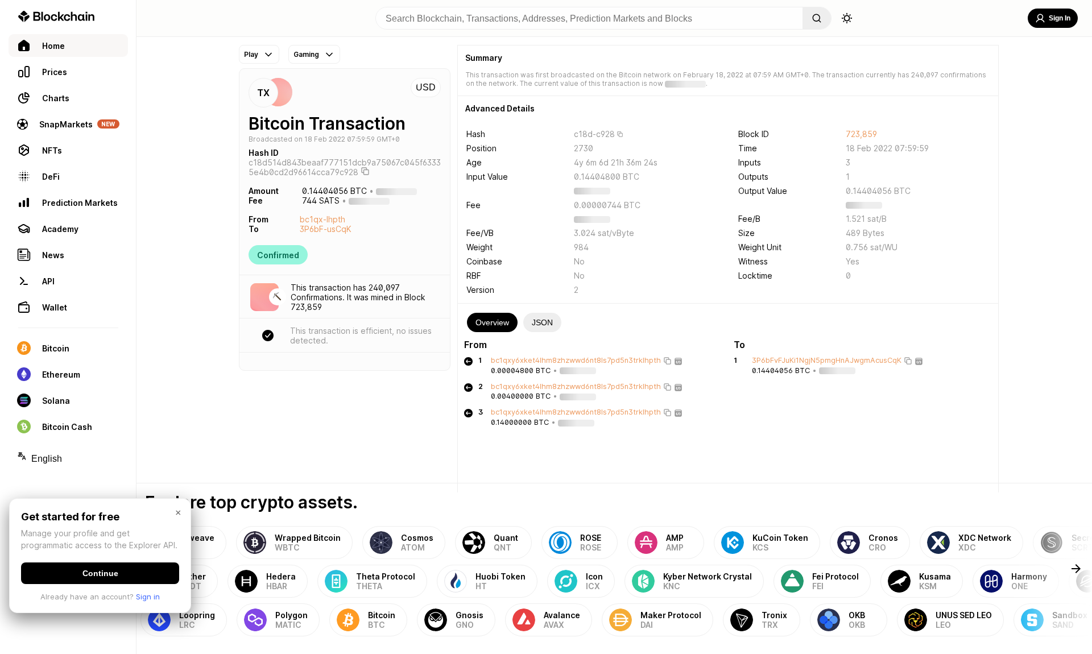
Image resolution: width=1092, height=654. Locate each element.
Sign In (1059, 18)
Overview (492, 322)
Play (251, 54)
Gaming (306, 54)
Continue (100, 573)
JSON (542, 322)
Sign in (148, 596)
